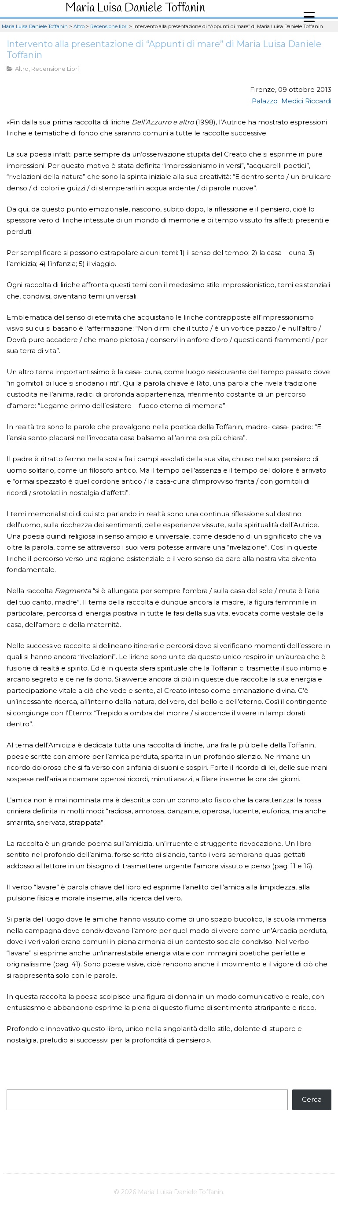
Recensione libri (55, 68)
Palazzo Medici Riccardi (291, 101)
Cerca (312, 1099)
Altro (22, 68)
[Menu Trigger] (309, 16)
